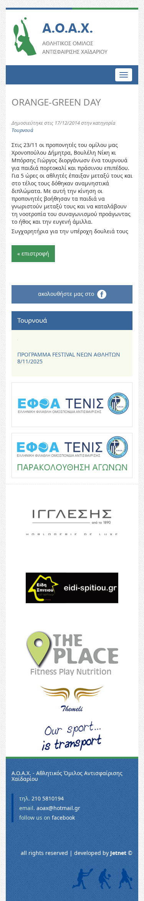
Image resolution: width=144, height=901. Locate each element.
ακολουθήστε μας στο (67, 293)
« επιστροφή (33, 253)
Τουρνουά (22, 130)
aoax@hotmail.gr (58, 808)
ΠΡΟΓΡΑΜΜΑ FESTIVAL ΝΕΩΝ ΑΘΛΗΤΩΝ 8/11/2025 (68, 358)
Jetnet (118, 852)
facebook (63, 817)
